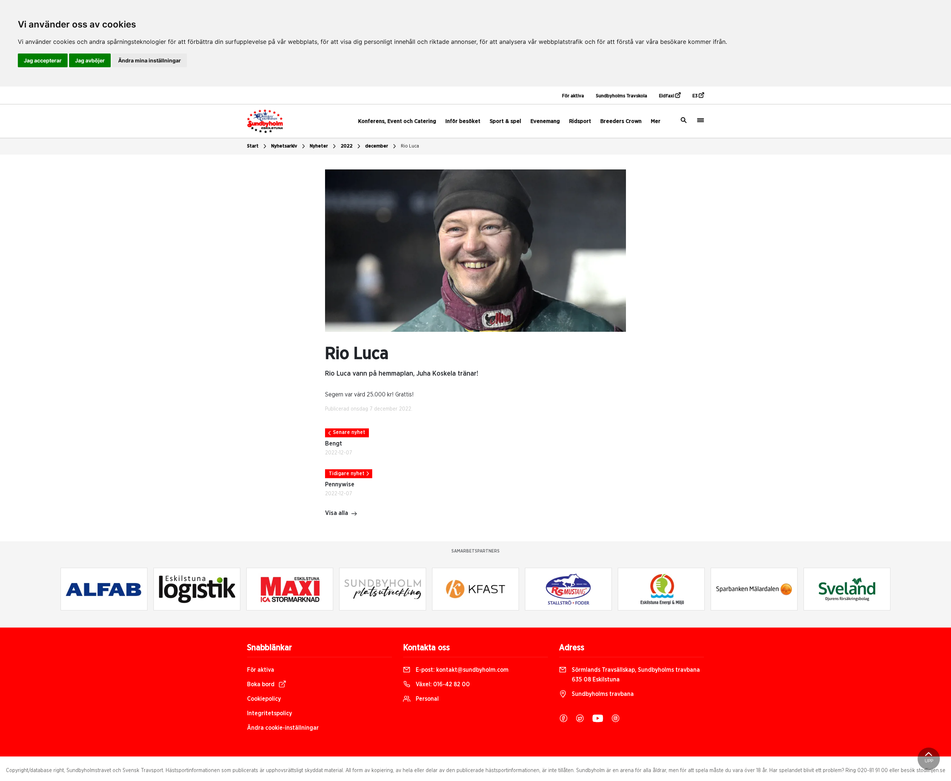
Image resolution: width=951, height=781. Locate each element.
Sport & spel (505, 121)
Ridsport (580, 121)
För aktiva (573, 96)
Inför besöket (462, 121)
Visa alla (336, 513)
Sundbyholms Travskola (621, 96)
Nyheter (319, 146)
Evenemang (545, 121)
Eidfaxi (667, 96)
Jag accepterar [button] (43, 60)
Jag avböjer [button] (90, 60)
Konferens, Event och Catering (397, 121)
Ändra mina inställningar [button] (149, 60)
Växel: (442, 684)
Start (253, 146)
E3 (695, 96)
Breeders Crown (621, 121)
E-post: (461, 670)
